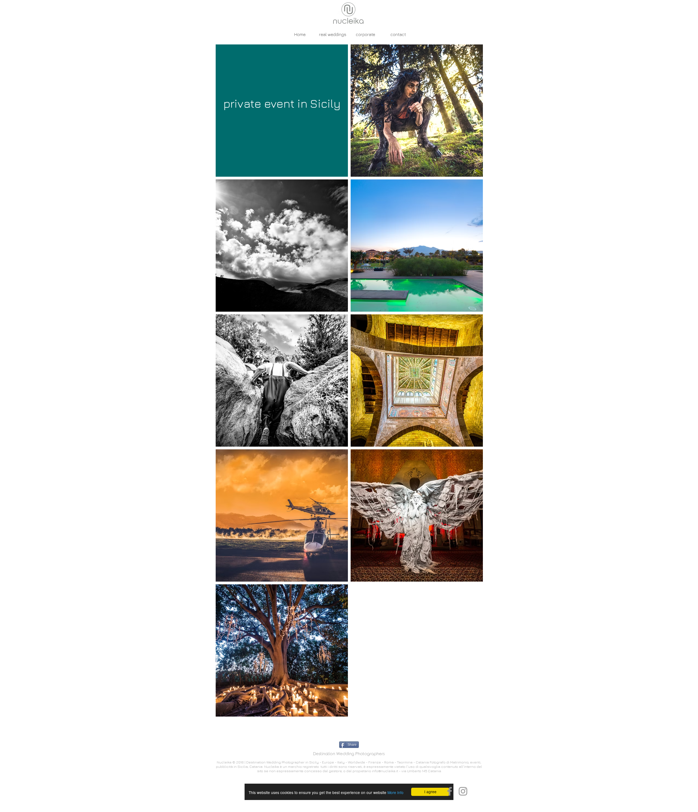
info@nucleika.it (385, 771)
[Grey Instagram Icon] (463, 791)
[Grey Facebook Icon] (449, 791)
